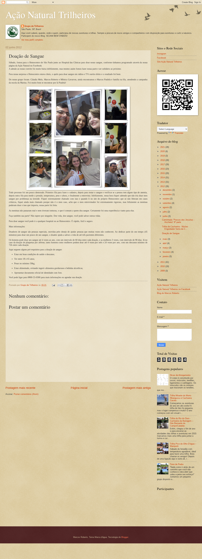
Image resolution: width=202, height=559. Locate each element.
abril (165, 243)
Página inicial (79, 387)
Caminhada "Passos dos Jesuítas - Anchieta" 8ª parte (178, 221)
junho (165, 216)
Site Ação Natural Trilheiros (169, 62)
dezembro (167, 190)
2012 (162, 186)
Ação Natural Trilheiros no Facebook (173, 289)
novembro (167, 194)
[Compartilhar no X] (65, 285)
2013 (162, 182)
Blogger (124, 537)
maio (165, 239)
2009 (162, 271)
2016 (162, 169)
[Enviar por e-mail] (59, 285)
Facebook (161, 58)
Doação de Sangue (170, 233)
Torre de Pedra (176, 464)
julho (165, 212)
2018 (162, 160)
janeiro (166, 256)
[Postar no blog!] (62, 285)
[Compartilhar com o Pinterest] (71, 285)
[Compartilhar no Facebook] (68, 285)
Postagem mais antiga (137, 387)
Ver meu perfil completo (32, 40)
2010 (162, 266)
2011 (162, 262)
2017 (162, 164)
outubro (166, 198)
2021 (162, 147)
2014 (162, 177)
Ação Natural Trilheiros (51, 14)
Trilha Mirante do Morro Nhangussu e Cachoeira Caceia (181, 398)
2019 (162, 156)
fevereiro (167, 252)
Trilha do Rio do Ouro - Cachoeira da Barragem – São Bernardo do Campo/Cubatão (181, 422)
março (166, 248)
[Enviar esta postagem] (53, 285)
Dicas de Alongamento (180, 375)
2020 (162, 151)
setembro (167, 203)
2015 (162, 173)
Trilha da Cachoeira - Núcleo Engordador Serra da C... (175, 227)
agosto (166, 207)
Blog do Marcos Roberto (168, 293)
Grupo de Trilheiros (34, 26)
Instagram (161, 54)
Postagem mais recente (20, 387)
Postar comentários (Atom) (26, 394)
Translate (179, 133)
